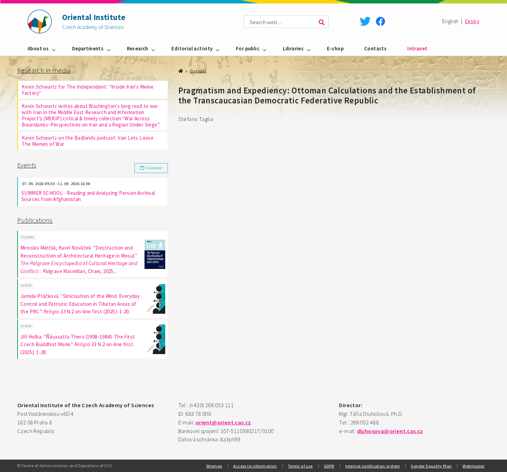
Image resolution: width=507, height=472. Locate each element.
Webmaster (474, 466)
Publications (35, 220)
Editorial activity (191, 48)
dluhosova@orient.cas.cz (390, 431)
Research (137, 48)
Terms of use (300, 466)
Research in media (43, 70)
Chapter (27, 237)
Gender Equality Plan (431, 466)
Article (26, 285)
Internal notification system (372, 466)
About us (38, 48)
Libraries (293, 48)
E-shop (335, 48)
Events (26, 165)
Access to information (255, 466)
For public (247, 48)
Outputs (198, 70)
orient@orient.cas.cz (223, 422)
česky (472, 21)
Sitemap (214, 466)
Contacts (375, 48)
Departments (87, 48)
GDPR (329, 466)
